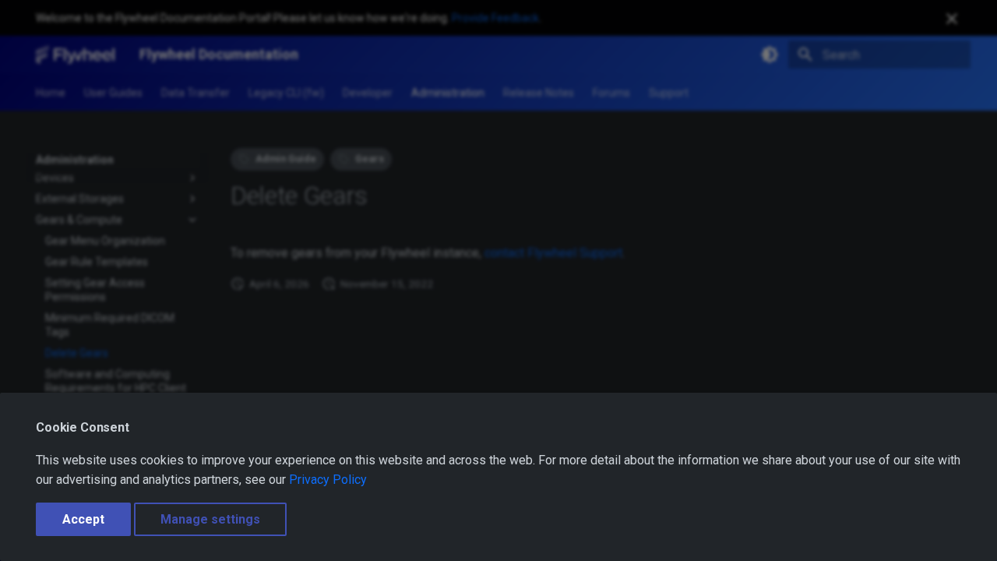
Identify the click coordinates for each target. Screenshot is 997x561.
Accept (83, 519)
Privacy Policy (328, 479)
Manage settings (210, 519)
